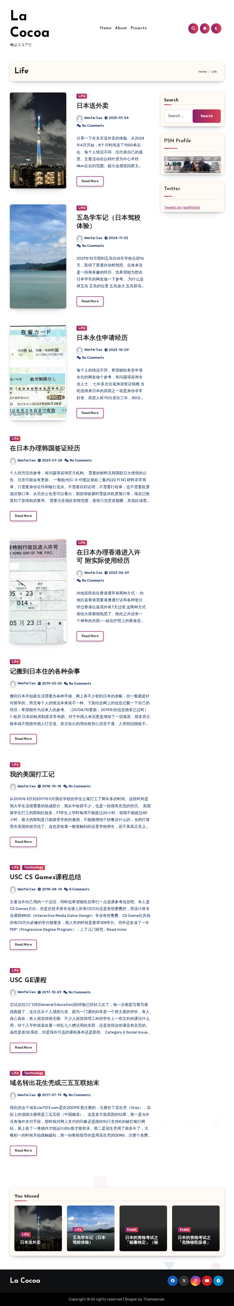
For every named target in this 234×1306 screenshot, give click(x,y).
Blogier (131, 1299)
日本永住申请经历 (102, 338)
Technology (33, 867)
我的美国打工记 (32, 775)
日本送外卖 (93, 106)
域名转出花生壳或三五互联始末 (54, 1083)
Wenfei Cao (93, 118)
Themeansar (153, 1299)
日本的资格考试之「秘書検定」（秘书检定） (141, 1243)
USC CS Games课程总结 (45, 877)
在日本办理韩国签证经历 (45, 449)
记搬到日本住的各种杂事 (45, 672)
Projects (138, 28)
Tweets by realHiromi (182, 207)
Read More (90, 181)
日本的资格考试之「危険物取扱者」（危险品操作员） (194, 1243)
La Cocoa (25, 1281)
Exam (131, 1230)
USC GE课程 (28, 980)
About (121, 28)
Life (81, 96)
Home (106, 28)
